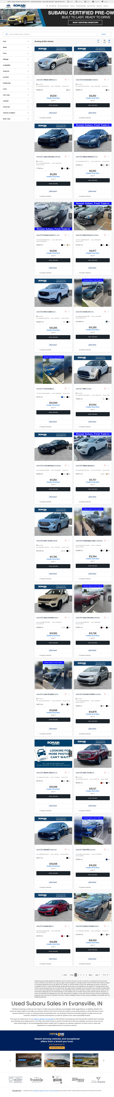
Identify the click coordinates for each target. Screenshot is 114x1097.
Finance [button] (72, 6)
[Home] (47, 6)
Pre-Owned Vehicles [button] (63, 6)
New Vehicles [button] (52, 6)
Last (97, 975)
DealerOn (36, 1090)
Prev (71, 975)
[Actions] (68, 79)
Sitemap (42, 1090)
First (65, 975)
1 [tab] (56, 1070)
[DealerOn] (16, 1090)
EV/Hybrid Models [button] (81, 6)
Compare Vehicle (45, 118)
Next (91, 975)
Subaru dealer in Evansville (43, 1019)
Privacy (47, 1090)
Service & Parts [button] (91, 6)
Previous (10, 1060)
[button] (70, 61)
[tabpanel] (29, 1060)
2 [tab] (58, 1070)
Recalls (56, 1090)
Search (104, 34)
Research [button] (99, 6)
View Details (53, 105)
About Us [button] (105, 6)
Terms (51, 1090)
